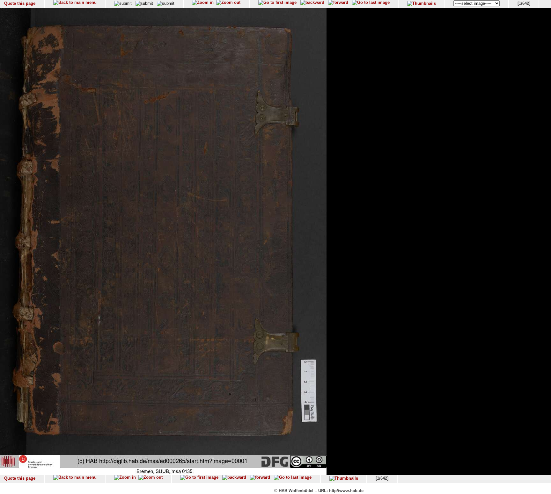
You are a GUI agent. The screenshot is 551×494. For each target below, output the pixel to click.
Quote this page (19, 3)
